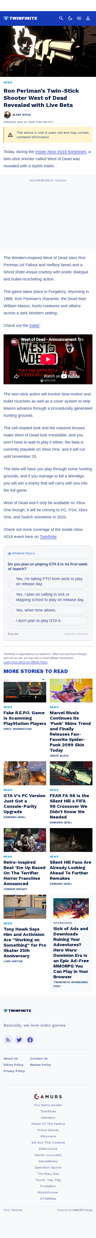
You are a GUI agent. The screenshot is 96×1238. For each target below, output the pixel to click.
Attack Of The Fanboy (48, 1123)
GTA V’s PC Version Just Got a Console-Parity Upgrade (24, 803)
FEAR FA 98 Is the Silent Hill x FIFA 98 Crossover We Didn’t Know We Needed (69, 806)
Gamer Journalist (48, 1155)
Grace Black (59, 755)
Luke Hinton (13, 961)
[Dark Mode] (70, 18)
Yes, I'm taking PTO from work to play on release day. (49, 581)
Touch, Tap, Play (48, 1180)
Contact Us (39, 1058)
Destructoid (48, 1148)
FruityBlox (48, 1186)
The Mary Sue (48, 1173)
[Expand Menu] (79, 18)
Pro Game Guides (48, 1105)
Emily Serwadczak (18, 729)
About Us (11, 1058)
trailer (34, 325)
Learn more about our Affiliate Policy (26, 662)
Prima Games (48, 1130)
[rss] (8, 1039)
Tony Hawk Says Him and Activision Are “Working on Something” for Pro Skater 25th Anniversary (25, 942)
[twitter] (19, 1039)
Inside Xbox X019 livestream (60, 151)
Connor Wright (15, 889)
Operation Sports (48, 1167)
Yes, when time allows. (36, 610)
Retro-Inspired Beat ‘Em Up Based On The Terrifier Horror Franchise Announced (25, 872)
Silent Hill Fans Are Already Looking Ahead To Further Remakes (70, 870)
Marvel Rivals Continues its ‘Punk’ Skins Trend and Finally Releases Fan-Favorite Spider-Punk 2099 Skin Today (70, 731)
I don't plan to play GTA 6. (39, 620)
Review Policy (40, 1064)
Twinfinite (48, 536)
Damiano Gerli (14, 817)
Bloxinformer (48, 1192)
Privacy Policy (14, 1071)
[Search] (61, 18)
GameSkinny (48, 1161)
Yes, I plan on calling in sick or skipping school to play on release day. (50, 597)
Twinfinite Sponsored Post (70, 984)
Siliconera (48, 1136)
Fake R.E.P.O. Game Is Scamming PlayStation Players (25, 718)
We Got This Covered (48, 1142)
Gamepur (48, 1117)
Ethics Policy (13, 1064)
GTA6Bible (48, 1198)
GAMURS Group (82, 1210)
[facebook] (30, 1039)
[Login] (87, 18)
